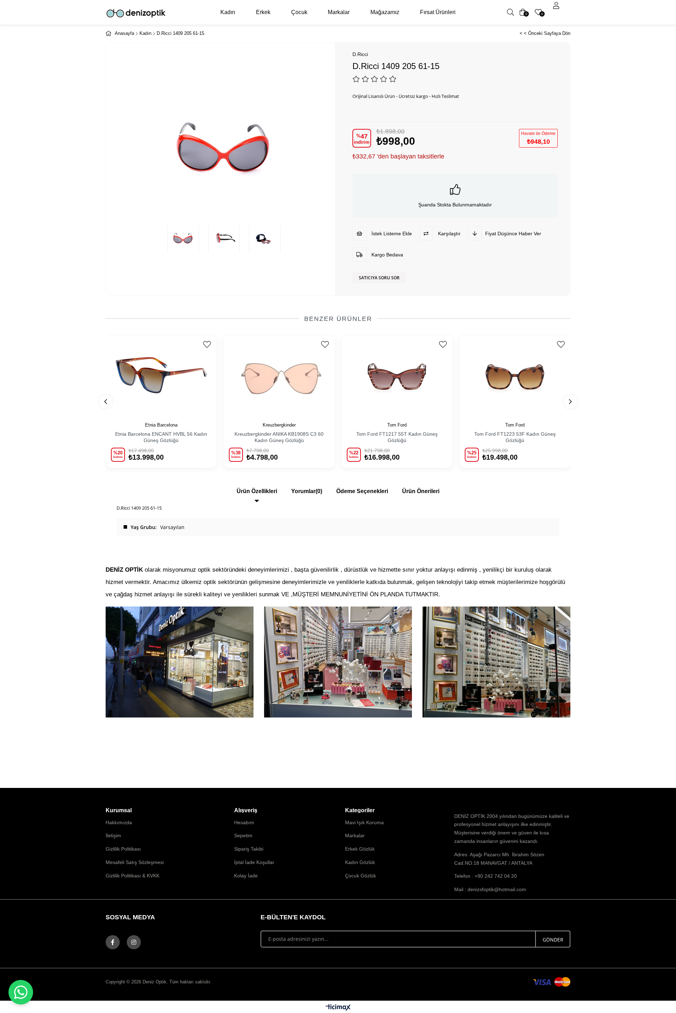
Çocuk (299, 12)
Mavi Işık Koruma (364, 822)
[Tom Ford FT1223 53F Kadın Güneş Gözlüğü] (514, 375)
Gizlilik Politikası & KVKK (132, 875)
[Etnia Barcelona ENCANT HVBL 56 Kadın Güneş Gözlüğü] (161, 375)
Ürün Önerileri (420, 491)
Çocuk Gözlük (360, 875)
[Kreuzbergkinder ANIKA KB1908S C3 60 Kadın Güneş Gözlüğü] (279, 375)
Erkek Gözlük (360, 849)
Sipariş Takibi (248, 849)
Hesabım (244, 822)
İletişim (113, 835)
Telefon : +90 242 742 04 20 (485, 876)
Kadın (227, 12)
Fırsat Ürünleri (438, 12)
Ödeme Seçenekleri (362, 491)
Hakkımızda (119, 822)
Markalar (339, 12)
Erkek (263, 12)
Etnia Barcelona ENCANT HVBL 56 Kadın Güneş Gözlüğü (161, 437)
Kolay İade (246, 875)
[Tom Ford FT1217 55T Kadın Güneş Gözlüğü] (397, 375)
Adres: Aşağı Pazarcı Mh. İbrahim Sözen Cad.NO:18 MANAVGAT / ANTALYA (499, 859)
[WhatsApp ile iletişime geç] (20, 992)
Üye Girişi (556, 5)
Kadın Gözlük (360, 862)
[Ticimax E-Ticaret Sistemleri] (338, 1008)
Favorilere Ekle (207, 344)
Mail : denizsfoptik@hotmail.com (490, 889)
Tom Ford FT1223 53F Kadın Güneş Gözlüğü (515, 437)
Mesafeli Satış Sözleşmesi (135, 862)
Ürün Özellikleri (257, 491)
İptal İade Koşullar (254, 862)
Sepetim (243, 835)
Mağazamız (384, 12)
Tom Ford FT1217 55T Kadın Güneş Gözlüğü (397, 437)
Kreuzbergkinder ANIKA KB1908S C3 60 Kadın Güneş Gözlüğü (279, 437)
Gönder (553, 939)
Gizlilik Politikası (123, 849)
